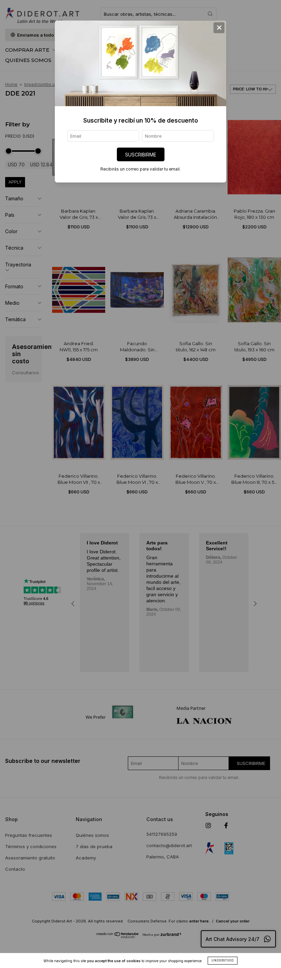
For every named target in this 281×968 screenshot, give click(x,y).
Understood (222, 960)
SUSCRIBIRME (140, 155)
